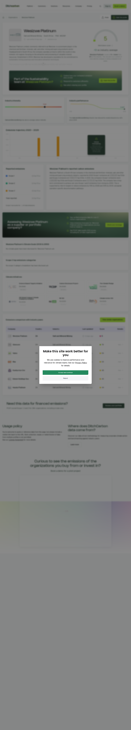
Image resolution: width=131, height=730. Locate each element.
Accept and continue (65, 372)
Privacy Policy (81, 363)
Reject (65, 378)
